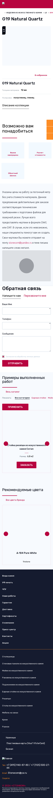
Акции (5, 643)
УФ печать (7, 582)
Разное (5, 727)
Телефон (6, 319)
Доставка (7, 609)
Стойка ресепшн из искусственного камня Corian (26, 447)
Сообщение (8, 334)
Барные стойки (39, 398)
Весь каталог (13, 392)
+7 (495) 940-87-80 (17, 765)
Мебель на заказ (10, 713)
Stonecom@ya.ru (17, 772)
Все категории (22, 398)
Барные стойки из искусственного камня (21, 692)
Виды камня (8, 576)
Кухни (5, 720)
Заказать (26, 465)
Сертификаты (9, 616)
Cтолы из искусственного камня (17, 706)
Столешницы (8, 656)
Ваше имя (7, 304)
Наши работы (9, 596)
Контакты (7, 636)
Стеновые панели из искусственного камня (22, 663)
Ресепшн (6, 699)
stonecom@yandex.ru (20, 242)
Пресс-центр (9, 629)
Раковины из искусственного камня (19, 678)
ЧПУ (4, 589)
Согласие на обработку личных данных (23, 357)
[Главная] (7, 3)
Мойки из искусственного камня (17, 670)
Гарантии (7, 603)
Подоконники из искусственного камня (20, 685)
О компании (8, 623)
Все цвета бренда (15, 500)
